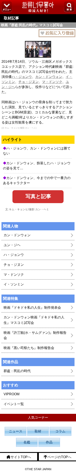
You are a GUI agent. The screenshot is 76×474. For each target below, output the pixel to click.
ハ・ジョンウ (22, 77)
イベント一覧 (14, 404)
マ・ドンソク (52, 82)
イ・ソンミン (14, 284)
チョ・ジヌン (28, 82)
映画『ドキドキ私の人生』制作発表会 (32, 307)
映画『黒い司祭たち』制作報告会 (29, 348)
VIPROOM (11, 394)
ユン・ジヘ (12, 245)
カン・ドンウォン (48, 77)
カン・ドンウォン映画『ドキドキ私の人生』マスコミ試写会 (34, 320)
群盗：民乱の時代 (17, 371)
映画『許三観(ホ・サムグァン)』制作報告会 (35, 335)
